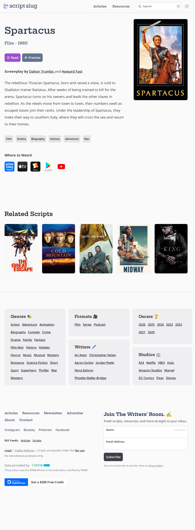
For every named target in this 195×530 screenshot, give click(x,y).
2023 (169, 324)
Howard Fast (72, 71)
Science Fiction (37, 363)
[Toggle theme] (186, 6)
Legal (8, 450)
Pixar (160, 378)
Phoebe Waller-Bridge (90, 378)
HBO (161, 363)
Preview (34, 58)
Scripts (37, 440)
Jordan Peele (105, 363)
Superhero (28, 370)
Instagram (12, 430)
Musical (39, 355)
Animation (46, 324)
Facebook (63, 430)
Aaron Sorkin (84, 363)
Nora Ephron (84, 370)
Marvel (169, 370)
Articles (99, 6)
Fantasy (39, 340)
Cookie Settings (24, 450)
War (86, 139)
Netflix (151, 363)
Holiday (44, 347)
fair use (80, 450)
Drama (21, 139)
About (10, 420)
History (55, 139)
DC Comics (146, 378)
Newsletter (53, 413)
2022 (178, 324)
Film (9, 139)
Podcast (99, 324)
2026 (142, 324)
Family (27, 340)
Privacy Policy (156, 465)
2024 (160, 324)
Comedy (34, 332)
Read (14, 58)
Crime (46, 332)
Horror (16, 355)
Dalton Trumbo (42, 71)
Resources (121, 6)
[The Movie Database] (40, 465)
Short (54, 363)
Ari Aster (81, 355)
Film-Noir (17, 347)
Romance (17, 363)
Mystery (53, 355)
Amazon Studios (150, 370)
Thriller (44, 370)
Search (161, 6)
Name (145, 430)
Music (27, 355)
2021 (142, 332)
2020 (151, 332)
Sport (15, 370)
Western (17, 378)
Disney (171, 378)
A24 (141, 363)
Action (15, 324)
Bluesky (29, 430)
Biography (38, 139)
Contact (26, 420)
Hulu (170, 363)
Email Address (115, 441)
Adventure (72, 139)
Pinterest (45, 430)
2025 (151, 324)
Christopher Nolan (102, 355)
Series (87, 324)
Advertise (75, 413)
